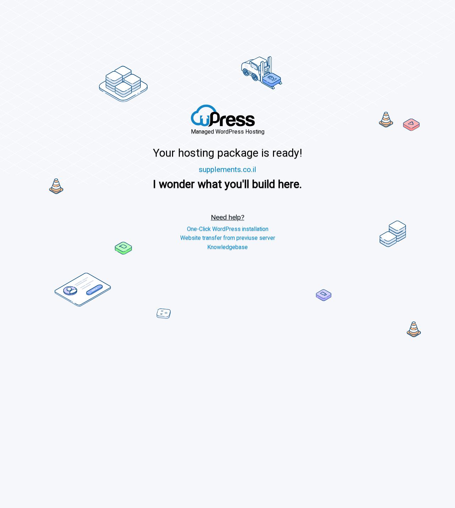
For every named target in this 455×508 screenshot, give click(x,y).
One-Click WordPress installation (227, 229)
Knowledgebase (227, 247)
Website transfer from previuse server (227, 238)
